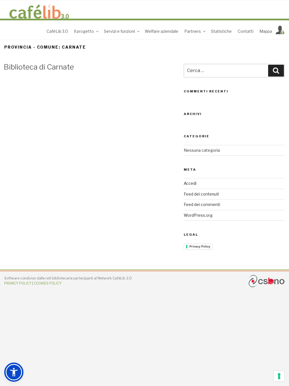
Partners (192, 31)
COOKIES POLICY (48, 283)
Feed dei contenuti (201, 194)
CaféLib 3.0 (57, 31)
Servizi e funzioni (119, 31)
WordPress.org (198, 215)
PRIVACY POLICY (17, 283)
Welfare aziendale (161, 31)
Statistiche (221, 31)
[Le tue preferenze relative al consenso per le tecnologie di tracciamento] (279, 376)
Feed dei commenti (202, 204)
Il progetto (84, 31)
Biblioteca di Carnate (39, 66)
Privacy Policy (199, 246)
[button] (14, 372)
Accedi (190, 183)
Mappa (265, 31)
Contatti (245, 31)
